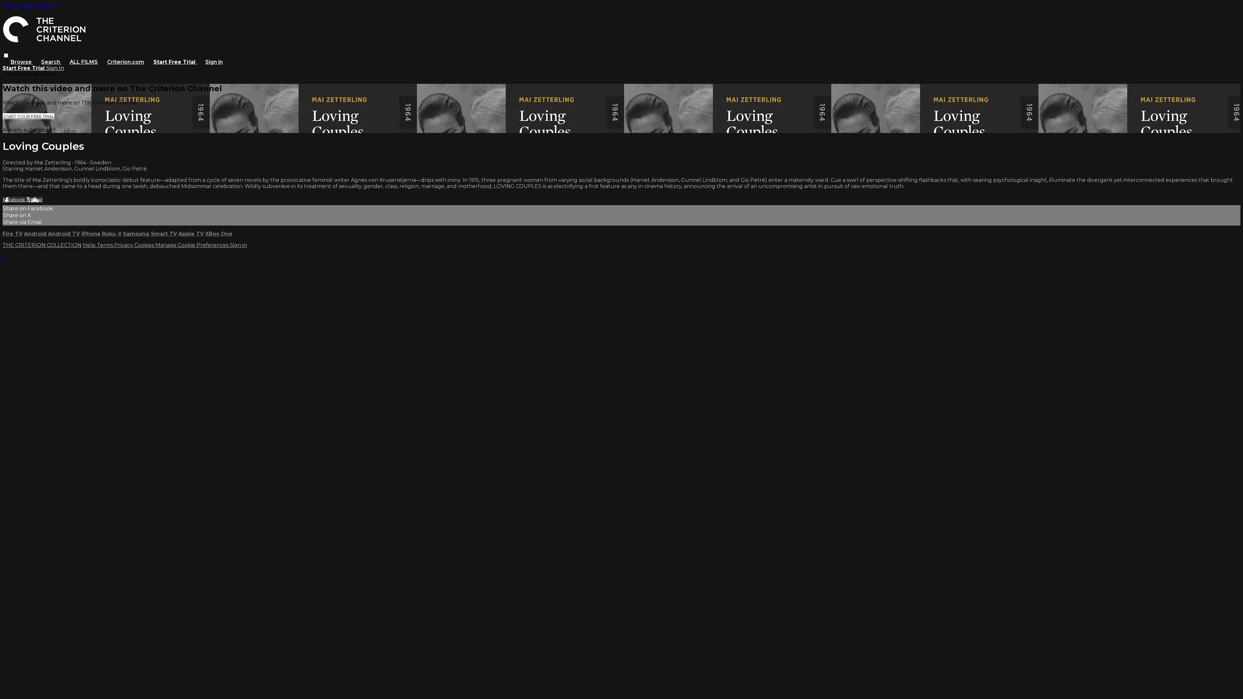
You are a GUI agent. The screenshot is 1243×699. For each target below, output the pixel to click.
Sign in (214, 62)
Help (90, 245)
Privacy (124, 245)
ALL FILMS (84, 62)
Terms (105, 245)
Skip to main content (30, 6)
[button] (6, 55)
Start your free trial (28, 116)
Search (51, 62)
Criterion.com (125, 62)
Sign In (55, 68)
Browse (22, 62)
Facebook (14, 199)
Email (36, 199)
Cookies (144, 245)
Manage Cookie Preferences (192, 245)
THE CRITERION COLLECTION (42, 245)
